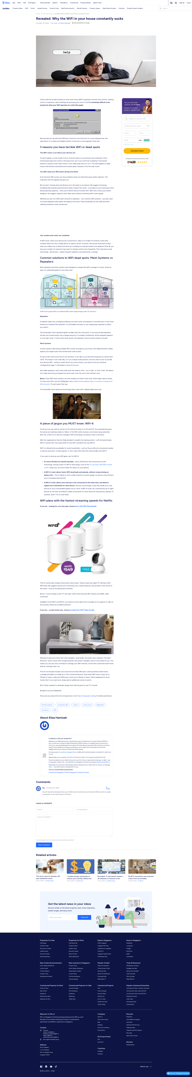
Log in (189, 3)
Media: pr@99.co (47, 1010)
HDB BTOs (101, 926)
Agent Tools (97, 3)
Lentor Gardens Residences (47, 940)
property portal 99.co (102, 737)
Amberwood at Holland (46, 951)
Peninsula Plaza (102, 968)
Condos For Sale (44, 921)
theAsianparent (130, 1019)
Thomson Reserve (44, 946)
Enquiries (45, 1005)
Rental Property (82, 8)
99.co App (129, 1008)
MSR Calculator (130, 951)
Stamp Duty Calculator (132, 946)
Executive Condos (44, 929)
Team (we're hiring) (103, 994)
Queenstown (129, 931)
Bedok (128, 929)
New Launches (45, 3)
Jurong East (129, 921)
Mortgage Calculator (131, 943)
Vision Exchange (102, 966)
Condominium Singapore (104, 923)
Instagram (59, 747)
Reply (108, 764)
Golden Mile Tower (102, 976)
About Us (100, 992)
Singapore (100, 1026)
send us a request (67, 727)
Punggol (128, 923)
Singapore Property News (104, 929)
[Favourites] (171, 2)
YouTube (80, 747)
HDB (26, 8)
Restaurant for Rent (45, 974)
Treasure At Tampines (103, 940)
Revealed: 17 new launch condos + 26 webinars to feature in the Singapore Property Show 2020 (111, 852)
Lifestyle (121, 8)
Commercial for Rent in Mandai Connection (137, 963)
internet (75, 680)
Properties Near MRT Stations (134, 1005)
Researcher (129, 992)
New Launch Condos (45, 923)
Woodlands (129, 918)
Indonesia (100, 1029)
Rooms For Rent (73, 929)
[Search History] (176, 2)
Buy (14, 3)
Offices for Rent (44, 963)
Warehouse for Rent (45, 971)
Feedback (100, 1000)
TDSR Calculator (130, 948)
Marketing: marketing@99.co (51, 1008)
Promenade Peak (102, 951)
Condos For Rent (73, 921)
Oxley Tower (129, 974)
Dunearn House (44, 948)
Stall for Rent (43, 966)
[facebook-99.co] (41, 1041)
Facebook (52, 747)
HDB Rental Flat (73, 918)
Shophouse (43, 968)
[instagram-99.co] (46, 1041)
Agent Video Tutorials (132, 1010)
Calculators (64, 3)
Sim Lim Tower (102, 974)
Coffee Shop (72, 974)
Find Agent (32, 3)
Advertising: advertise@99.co (51, 1012)
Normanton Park (102, 946)
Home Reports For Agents (133, 994)
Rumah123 (100, 1017)
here (50, 742)
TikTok (66, 747)
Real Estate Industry (67, 8)
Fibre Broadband (47, 680)
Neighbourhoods (130, 1002)
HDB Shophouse (73, 966)
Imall (99, 963)
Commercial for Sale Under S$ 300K (136, 966)
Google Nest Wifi (62, 680)
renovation (45, 685)
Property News (85, 3)
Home (38, 14)
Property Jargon (95, 8)
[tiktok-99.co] (56, 1041)
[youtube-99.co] (51, 1041)
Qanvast (80, 856)
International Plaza (131, 976)
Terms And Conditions (103, 1002)
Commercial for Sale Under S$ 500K (136, 968)
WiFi (55, 685)
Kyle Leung (50, 856)
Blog (99, 997)
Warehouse (72, 971)
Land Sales (129, 997)
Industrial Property (73, 963)
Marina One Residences (104, 948)
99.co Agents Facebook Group (51, 1014)
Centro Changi (101, 979)
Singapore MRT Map (103, 921)
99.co (141, 856)
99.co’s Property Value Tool (79, 732)
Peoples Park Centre (131, 971)
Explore (55, 3)
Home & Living (54, 8)
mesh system (87, 680)
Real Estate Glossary (109, 8)
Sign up (181, 3)
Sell (24, 3)
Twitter (86, 747)
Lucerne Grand (44, 943)
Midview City (101, 971)
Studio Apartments (45, 931)
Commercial (74, 3)
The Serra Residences (74, 951)
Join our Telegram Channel (179, 1073)
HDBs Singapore (102, 918)
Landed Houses (42, 8)
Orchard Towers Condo (104, 943)
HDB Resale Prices (102, 931)
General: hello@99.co (49, 1007)
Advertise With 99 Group (133, 1000)
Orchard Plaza (130, 979)
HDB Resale (43, 918)
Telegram (73, 747)
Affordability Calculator (132, 940)
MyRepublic (100, 680)
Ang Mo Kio (129, 926)
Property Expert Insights (135, 8)
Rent (19, 3)
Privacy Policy (101, 1005)
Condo (32, 8)
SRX (99, 1014)
